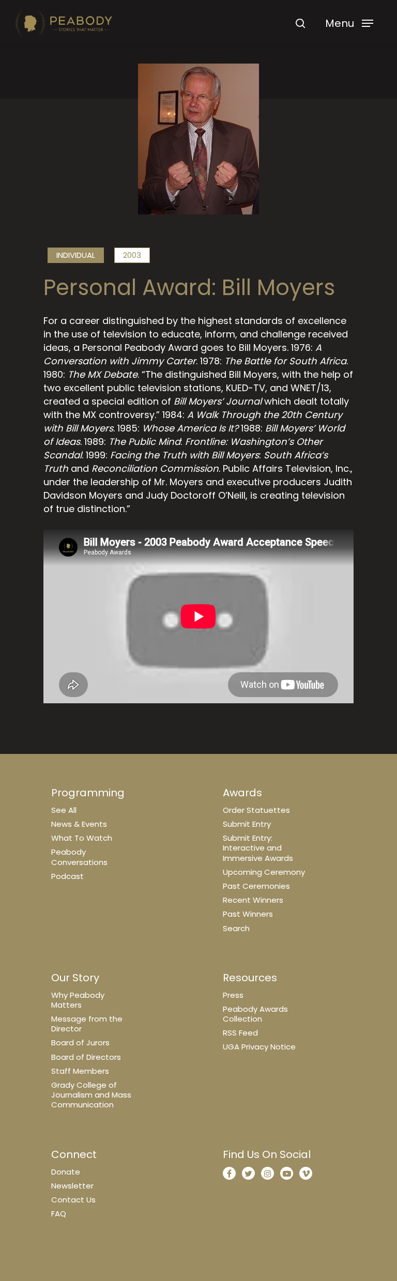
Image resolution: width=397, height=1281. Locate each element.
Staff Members (80, 1071)
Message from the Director (87, 1023)
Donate (65, 1171)
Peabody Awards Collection (255, 1014)
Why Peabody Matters (77, 1000)
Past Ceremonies (256, 886)
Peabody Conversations (79, 856)
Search (236, 928)
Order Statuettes (256, 810)
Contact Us (73, 1199)
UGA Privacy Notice (259, 1046)
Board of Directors (86, 1057)
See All (64, 810)
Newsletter (72, 1185)
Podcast (67, 876)
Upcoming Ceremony (264, 872)
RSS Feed (240, 1032)
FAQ (58, 1213)
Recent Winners (253, 899)
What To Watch (81, 837)
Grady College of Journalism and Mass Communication (91, 1094)
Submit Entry (247, 824)
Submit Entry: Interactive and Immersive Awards (258, 847)
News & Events (79, 824)
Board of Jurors (80, 1042)
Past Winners (248, 913)
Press (233, 995)
